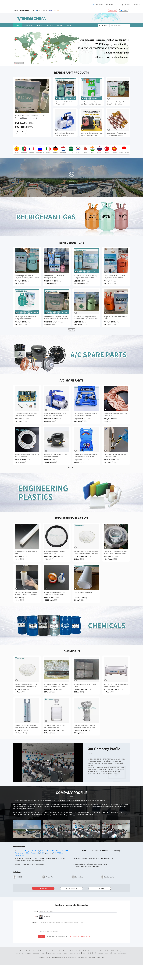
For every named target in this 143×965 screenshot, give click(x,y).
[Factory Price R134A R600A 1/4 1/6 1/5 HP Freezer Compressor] (56, 439)
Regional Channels (94, 951)
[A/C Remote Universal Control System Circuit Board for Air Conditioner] (27, 398)
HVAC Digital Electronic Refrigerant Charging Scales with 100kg (91, 134)
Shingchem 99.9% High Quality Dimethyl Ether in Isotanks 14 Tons (116, 685)
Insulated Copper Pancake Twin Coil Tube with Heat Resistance (27, 456)
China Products (33, 951)
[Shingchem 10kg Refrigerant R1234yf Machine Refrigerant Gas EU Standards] (56, 301)
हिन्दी (95, 953)
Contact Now (21, 132)
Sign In (92, 4)
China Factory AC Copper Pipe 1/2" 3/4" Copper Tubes (115, 415)
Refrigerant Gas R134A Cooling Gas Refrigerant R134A (65, 103)
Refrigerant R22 (34, 853)
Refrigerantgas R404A (22, 853)
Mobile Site (114, 951)
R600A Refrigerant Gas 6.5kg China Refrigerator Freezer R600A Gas (114, 277)
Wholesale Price (74, 951)
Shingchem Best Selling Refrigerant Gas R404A (115, 318)
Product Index (105, 951)
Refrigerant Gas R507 (61, 851)
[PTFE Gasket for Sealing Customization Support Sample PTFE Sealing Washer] (116, 536)
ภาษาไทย (100, 953)
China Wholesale (63, 951)
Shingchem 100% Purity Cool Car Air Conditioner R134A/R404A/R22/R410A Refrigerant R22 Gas (86, 318)
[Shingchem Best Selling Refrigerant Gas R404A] (116, 301)
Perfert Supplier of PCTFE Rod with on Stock (26, 552)
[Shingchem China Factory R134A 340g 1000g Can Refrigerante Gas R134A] (86, 260)
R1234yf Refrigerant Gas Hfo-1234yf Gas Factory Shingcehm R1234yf (30, 116)
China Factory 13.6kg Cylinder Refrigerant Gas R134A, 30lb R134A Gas (27, 277)
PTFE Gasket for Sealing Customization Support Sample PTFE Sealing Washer (115, 552)
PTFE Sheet (60, 853)
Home (17, 25)
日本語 (90, 953)
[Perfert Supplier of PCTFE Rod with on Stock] (27, 536)
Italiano (59, 953)
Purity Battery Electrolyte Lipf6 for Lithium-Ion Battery (54, 552)
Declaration (92, 957)
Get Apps (127, 4)
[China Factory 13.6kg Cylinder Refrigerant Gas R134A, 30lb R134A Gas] (27, 260)
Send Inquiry (112, 10)
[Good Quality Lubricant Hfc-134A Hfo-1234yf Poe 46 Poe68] (116, 439)
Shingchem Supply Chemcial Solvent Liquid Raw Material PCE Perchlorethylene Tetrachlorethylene (55, 726)
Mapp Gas (49, 853)
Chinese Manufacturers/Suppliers (48, 951)
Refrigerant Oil (19, 855)
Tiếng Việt (113, 953)
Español (29, 953)
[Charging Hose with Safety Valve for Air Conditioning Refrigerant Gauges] (86, 439)
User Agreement (82, 957)
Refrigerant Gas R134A (32, 851)
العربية (78, 953)
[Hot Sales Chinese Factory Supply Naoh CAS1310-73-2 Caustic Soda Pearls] (56, 669)
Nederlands (72, 953)
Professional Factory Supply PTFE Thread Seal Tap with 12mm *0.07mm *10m (55, 593)
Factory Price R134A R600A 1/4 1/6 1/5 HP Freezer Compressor (56, 456)
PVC (54, 853)
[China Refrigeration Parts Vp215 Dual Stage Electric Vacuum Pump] (56, 398)
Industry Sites (84, 951)
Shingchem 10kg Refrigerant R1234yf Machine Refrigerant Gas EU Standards (56, 318)
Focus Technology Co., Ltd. (59, 957)
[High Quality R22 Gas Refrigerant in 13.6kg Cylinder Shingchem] (27, 301)
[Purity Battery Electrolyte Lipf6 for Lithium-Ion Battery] (56, 536)
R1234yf (42, 853)
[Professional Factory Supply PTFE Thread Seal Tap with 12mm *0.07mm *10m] (56, 577)
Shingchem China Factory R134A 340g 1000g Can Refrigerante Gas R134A (85, 277)
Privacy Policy (100, 957)
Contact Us (70, 25)
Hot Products (23, 951)
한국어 (84, 953)
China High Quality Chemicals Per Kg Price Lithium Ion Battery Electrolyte (85, 726)
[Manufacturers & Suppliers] (14, 4)
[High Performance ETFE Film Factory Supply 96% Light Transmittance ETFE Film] (27, 577)
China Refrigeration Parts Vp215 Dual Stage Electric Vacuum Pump (55, 415)
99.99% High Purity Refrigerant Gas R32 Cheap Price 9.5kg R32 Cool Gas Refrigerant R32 (91, 103)
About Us (39, 25)
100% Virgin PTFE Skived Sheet (83, 592)
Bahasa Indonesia (122, 953)
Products (29, 25)
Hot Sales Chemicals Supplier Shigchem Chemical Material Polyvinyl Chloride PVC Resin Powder (86, 553)
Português (36, 953)
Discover (60, 25)
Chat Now (124, 10)
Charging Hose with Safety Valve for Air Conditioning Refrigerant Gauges (86, 456)
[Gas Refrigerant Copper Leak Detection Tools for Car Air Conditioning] (86, 398)
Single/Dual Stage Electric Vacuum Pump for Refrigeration (65, 134)
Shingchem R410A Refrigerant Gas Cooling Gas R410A (54, 277)
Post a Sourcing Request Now (80, 936)
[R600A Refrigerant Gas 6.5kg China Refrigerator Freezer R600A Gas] (116, 260)
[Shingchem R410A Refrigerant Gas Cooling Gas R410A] (56, 260)
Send (41, 936)
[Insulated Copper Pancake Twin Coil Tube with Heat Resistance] (27, 439)
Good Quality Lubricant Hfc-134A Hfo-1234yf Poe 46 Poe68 (115, 456)
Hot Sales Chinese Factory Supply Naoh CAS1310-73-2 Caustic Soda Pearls (56, 685)
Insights (121, 951)
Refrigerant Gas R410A (47, 851)
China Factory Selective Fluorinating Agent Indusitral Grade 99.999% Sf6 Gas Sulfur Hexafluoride (27, 726)
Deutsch (65, 953)
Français (43, 953)
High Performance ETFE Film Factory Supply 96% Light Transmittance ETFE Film (26, 593)
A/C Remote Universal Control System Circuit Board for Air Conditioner (26, 415)
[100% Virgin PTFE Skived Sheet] (86, 577)
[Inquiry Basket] (119, 4)
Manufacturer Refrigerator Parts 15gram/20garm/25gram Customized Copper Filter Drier (116, 134)
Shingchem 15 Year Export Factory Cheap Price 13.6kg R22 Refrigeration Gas (117, 103)
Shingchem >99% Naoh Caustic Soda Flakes (85, 685)
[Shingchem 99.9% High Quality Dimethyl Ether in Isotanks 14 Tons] (116, 669)
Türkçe (106, 953)
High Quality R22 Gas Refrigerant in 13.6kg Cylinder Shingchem (25, 318)
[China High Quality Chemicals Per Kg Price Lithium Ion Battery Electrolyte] (86, 710)
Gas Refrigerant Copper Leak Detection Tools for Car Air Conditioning (85, 415)
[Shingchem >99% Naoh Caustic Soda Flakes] (86, 669)
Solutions (50, 25)
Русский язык (51, 953)
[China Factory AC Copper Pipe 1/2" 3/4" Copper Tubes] (116, 398)
